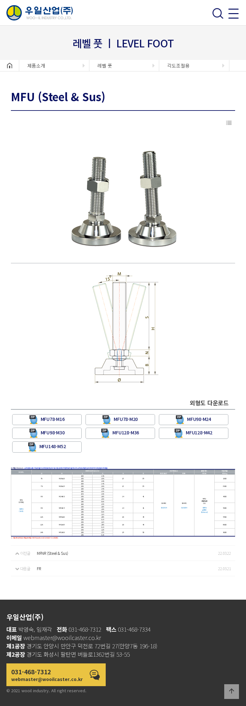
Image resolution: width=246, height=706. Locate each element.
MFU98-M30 (53, 433)
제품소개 (36, 65)
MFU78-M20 (126, 419)
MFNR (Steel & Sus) (52, 553)
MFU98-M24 (199, 419)
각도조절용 (178, 65)
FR (39, 568)
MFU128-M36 (125, 433)
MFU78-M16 (53, 419)
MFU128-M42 (199, 433)
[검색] (218, 13)
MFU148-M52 (52, 446)
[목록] (229, 122)
